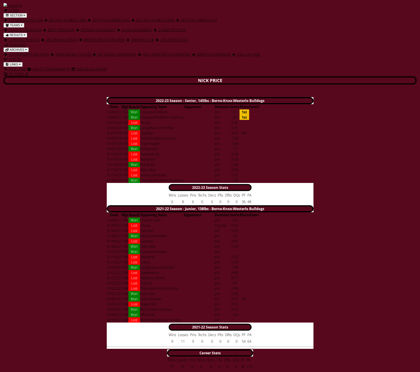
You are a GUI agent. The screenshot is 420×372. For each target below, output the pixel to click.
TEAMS (15, 25)
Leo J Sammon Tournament (270, 133)
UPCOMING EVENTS (61, 39)
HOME (13, 10)
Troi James (192, 272)
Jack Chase (192, 230)
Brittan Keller (194, 159)
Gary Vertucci (194, 127)
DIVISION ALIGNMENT (98, 30)
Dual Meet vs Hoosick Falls (269, 220)
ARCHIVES (17, 49)
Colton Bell (192, 320)
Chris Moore (193, 267)
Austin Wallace (195, 220)
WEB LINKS (17, 69)
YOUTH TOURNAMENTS (51, 69)
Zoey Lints (191, 154)
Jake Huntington (196, 314)
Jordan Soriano (195, 262)
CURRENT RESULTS (24, 39)
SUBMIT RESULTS (172, 30)
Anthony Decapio (197, 169)
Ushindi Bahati (195, 225)
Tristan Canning (195, 112)
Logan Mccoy (194, 251)
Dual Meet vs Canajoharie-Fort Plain (276, 127)
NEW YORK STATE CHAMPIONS (166, 54)
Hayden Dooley (195, 138)
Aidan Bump (193, 235)
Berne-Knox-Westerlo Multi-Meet (274, 293)
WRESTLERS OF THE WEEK (104, 39)
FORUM (14, 59)
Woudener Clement (199, 283)
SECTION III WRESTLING (67, 20)
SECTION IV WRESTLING (111, 20)
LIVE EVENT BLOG (173, 39)
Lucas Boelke (194, 293)
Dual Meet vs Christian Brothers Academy (281, 180)
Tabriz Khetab (194, 122)
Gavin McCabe (195, 277)
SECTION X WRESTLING (198, 20)
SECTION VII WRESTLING (154, 20)
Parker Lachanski (197, 180)
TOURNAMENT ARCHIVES (28, 54)
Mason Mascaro (196, 148)
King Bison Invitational (266, 272)
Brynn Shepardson (198, 246)
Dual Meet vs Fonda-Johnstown (273, 175)
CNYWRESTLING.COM (25, 20)
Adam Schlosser (196, 299)
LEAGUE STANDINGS (25, 30)
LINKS (14, 64)
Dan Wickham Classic (265, 159)
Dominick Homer (197, 164)
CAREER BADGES (210, 90)
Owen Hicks (193, 175)
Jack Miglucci (194, 117)
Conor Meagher (196, 133)
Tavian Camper (195, 143)
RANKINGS (17, 44)
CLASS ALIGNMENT (136, 30)
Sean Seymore (195, 241)
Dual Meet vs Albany (265, 122)
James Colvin (193, 304)
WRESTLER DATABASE (213, 54)
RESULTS (16, 35)
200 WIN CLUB (142, 39)
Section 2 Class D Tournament (272, 299)
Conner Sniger (195, 309)
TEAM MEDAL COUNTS (72, 54)
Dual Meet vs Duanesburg (269, 154)
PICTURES (16, 74)
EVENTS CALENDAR (91, 69)
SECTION (16, 15)
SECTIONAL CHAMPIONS (116, 54)
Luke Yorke (192, 288)
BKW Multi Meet (261, 112)
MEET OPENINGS (61, 30)
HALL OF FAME (248, 54)
